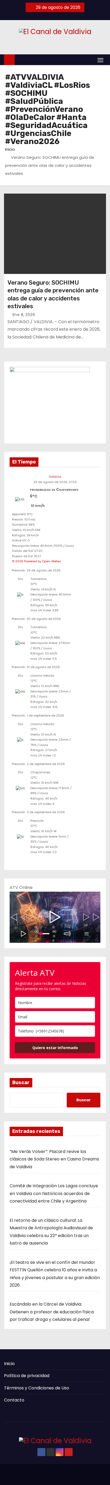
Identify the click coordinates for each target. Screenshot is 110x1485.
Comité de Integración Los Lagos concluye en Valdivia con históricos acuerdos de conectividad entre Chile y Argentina (54, 1193)
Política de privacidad (26, 1376)
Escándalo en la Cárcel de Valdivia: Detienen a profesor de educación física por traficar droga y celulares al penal (52, 1311)
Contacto (14, 1400)
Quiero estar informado (55, 1047)
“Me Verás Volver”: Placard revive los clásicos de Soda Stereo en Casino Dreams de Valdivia (54, 1159)
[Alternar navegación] (100, 60)
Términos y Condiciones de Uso (36, 1388)
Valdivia (55, 476)
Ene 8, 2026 (24, 314)
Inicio (10, 149)
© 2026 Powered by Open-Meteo (36, 561)
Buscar (21, 1083)
